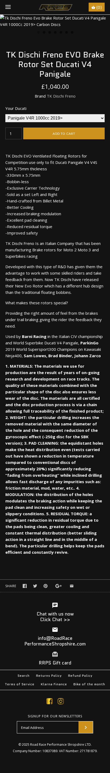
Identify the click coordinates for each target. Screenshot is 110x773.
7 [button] (71, 33)
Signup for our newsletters (55, 716)
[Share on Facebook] (25, 586)
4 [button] (55, 33)
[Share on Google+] (58, 586)
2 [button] (43, 33)
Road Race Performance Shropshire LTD (60, 744)
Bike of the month (89, 684)
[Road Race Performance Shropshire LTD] (55, 7)
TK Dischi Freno (61, 96)
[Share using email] (72, 586)
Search (24, 675)
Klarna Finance (54, 684)
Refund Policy (80, 675)
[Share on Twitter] (35, 586)
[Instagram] (61, 702)
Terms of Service (19, 684)
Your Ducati (15, 108)
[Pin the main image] (46, 586)
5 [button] (60, 33)
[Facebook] (49, 702)
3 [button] (49, 33)
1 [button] (38, 33)
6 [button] (66, 33)
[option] (55, 21)
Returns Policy (49, 675)
